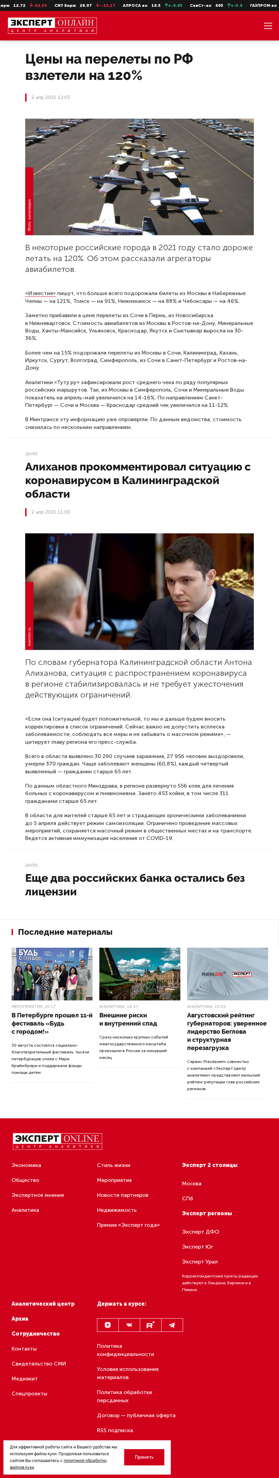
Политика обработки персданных (124, 1396)
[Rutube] (151, 1325)
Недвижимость (117, 1210)
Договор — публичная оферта (136, 1415)
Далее (31, 453)
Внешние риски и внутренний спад (128, 1019)
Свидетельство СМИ (39, 1363)
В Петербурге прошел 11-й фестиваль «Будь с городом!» (52, 1023)
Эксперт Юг (197, 1246)
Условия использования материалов (128, 1373)
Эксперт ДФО (200, 1231)
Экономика (26, 1165)
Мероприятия (27, 1006)
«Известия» (40, 293)
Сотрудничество (36, 1333)
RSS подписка (115, 1430)
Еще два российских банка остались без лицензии (135, 885)
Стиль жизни (113, 1165)
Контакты (24, 1348)
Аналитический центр (43, 1304)
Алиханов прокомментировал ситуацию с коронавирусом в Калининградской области (138, 480)
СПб (187, 1198)
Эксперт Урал (200, 1261)
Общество (25, 1180)
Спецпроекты (29, 1393)
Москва (191, 1183)
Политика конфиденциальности (125, 1350)
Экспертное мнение (38, 1195)
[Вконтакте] (129, 1325)
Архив (20, 1319)
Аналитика (112, 1006)
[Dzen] (108, 1325)
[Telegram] (172, 1325)
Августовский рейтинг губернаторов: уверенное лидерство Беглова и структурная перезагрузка (227, 1031)
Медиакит (25, 1378)
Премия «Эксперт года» (128, 1225)
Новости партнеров (122, 1195)
